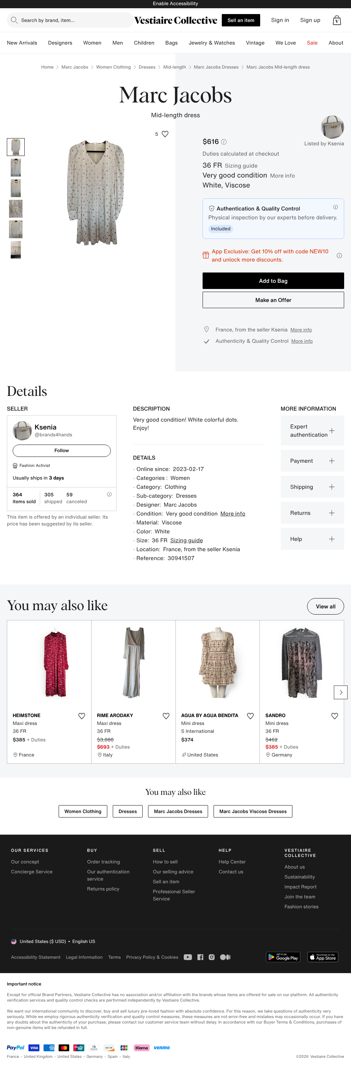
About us (295, 867)
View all (326, 606)
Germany (94, 1056)
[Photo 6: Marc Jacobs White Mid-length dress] (16, 250)
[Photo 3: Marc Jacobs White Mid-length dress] (16, 188)
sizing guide (241, 165)
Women (92, 43)
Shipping (301, 487)
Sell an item (241, 20)
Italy (126, 1056)
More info (282, 175)
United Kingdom (38, 1056)
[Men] (128, 43)
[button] (337, 20)
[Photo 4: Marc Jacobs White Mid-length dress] (16, 209)
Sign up (310, 20)
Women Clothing (113, 67)
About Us (340, 43)
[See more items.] (341, 692)
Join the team (300, 896)
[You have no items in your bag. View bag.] (337, 20)
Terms (114, 957)
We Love (286, 43)
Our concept (25, 861)
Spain (113, 1056)
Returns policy (103, 889)
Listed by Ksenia (324, 143)
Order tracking (103, 861)
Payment (301, 461)
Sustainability (300, 877)
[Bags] (183, 43)
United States (70, 1056)
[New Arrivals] (42, 43)
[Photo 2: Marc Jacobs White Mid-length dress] (16, 168)
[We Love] (301, 43)
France (13, 1056)
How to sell (165, 861)
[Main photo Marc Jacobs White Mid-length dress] (16, 147)
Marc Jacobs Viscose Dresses (253, 811)
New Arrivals (22, 43)
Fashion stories (301, 906)
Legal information (84, 957)
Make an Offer (273, 300)
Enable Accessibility (175, 3)
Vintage (255, 43)
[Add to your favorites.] (82, 716)
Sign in (280, 20)
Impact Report (301, 887)
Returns (300, 513)
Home (47, 67)
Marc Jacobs (74, 67)
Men (117, 43)
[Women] (107, 43)
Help (296, 539)
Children (144, 43)
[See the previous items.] (10, 692)
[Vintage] (270, 43)
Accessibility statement (35, 957)
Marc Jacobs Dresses (216, 67)
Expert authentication (309, 430)
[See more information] (339, 255)
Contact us (231, 871)
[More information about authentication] (335, 207)
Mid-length (174, 67)
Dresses (147, 67)
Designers (60, 43)
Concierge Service (31, 871)
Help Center (232, 861)
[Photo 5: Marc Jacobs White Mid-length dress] (16, 229)
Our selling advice (173, 871)
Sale (312, 43)
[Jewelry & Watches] (240, 43)
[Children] (159, 43)
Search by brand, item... (48, 20)
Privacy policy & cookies (152, 957)
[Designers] (78, 43)
